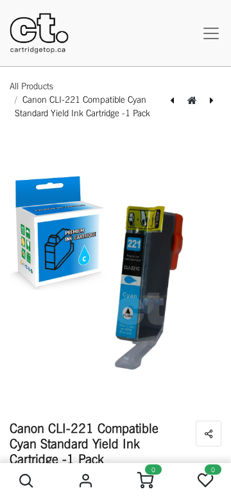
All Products (31, 86)
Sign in (85, 480)
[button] (26, 480)
